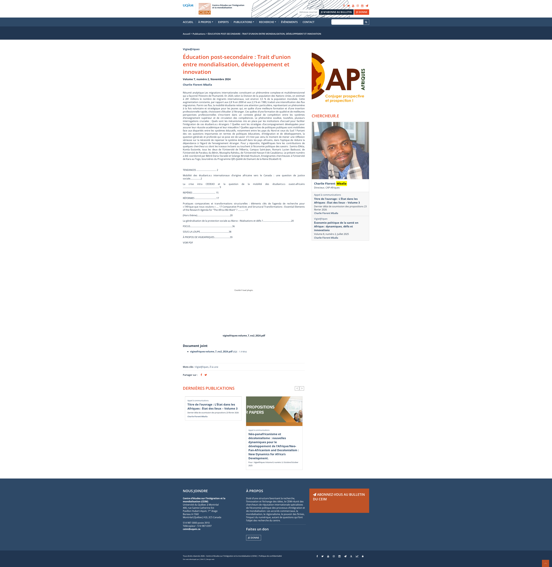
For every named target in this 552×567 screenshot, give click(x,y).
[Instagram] (357, 6)
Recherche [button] (266, 22)
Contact (308, 22)
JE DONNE (361, 12)
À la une (214, 366)
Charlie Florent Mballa (197, 84)
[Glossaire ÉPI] (351, 556)
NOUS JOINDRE (195, 490)
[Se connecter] (362, 556)
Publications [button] (243, 22)
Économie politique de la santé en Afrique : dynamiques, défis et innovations (336, 226)
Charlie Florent (330, 183)
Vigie (191, 49)
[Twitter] (348, 6)
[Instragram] (334, 556)
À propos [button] (204, 22)
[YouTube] (353, 6)
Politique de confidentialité (270, 556)
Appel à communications (198, 400)
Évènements (289, 22)
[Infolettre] (367, 6)
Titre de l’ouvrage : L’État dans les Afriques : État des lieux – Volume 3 (212, 406)
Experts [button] (223, 22)
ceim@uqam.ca (191, 529)
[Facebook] (344, 6)
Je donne (253, 537)
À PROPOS (254, 490)
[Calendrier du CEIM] (362, 6)
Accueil (188, 22)
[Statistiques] (357, 556)
